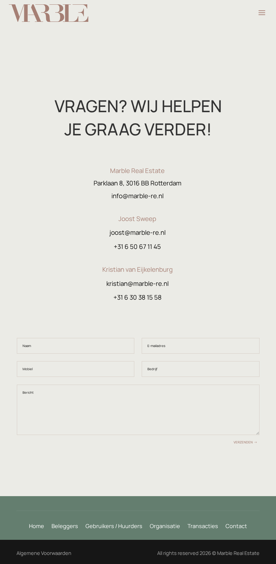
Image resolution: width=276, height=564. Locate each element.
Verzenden (243, 442)
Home (36, 527)
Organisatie (165, 527)
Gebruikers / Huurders (113, 527)
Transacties (202, 527)
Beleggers (64, 527)
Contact (236, 527)
